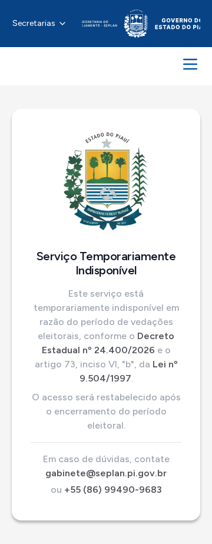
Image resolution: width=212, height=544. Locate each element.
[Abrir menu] (190, 64)
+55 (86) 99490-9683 (113, 489)
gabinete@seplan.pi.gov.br (106, 473)
